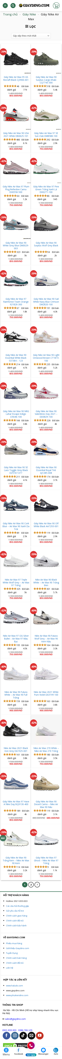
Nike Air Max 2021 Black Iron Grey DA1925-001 (16, 749)
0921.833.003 (9, 1030)
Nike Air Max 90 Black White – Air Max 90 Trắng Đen (46, 582)
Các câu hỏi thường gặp (17, 906)
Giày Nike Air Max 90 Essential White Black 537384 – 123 (15, 358)
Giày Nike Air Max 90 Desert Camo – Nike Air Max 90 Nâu (46, 804)
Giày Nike (29, 14)
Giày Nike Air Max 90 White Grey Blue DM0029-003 (16, 245)
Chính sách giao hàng (16, 915)
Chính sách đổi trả (14, 920)
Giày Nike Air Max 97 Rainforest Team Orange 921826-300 (16, 301)
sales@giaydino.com (15, 1018)
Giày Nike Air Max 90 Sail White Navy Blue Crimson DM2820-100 (46, 301)
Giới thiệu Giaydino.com (17, 948)
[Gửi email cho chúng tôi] (31, 1035)
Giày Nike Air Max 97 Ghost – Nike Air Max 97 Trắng (46, 860)
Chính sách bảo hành (16, 925)
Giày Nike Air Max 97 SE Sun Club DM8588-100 (46, 134)
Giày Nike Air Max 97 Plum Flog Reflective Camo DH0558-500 (16, 189)
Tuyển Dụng (12, 953)
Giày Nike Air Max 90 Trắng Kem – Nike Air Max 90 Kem (16, 860)
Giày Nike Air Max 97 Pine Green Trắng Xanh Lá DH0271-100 (46, 189)
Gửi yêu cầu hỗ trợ (15, 910)
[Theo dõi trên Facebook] (6, 1035)
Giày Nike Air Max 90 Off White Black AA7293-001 (46, 525)
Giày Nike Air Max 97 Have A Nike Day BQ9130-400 (16, 803)
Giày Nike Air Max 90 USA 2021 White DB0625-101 (16, 134)
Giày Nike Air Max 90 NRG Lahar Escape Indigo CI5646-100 (16, 414)
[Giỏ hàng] (56, 5)
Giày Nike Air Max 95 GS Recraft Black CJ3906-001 (16, 78)
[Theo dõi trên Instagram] (15, 1035)
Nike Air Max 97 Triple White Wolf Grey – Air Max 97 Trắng (16, 582)
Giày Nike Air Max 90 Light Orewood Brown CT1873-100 (46, 358)
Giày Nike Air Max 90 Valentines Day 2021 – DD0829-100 (46, 414)
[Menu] (5, 5)
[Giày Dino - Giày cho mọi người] (34, 6)
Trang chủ (10, 14)
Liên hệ (9, 967)
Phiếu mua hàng (14, 943)
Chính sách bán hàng (16, 958)
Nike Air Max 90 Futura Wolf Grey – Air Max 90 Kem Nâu (46, 638)
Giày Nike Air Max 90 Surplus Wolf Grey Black (46, 244)
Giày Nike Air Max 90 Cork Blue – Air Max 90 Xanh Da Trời (16, 526)
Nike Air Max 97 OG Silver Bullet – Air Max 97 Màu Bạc (16, 638)
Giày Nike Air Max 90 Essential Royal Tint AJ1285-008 (46, 470)
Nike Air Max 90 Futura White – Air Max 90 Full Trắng (15, 695)
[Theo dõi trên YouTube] (40, 1035)
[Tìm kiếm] (13, 5)
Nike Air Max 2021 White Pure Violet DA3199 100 (46, 693)
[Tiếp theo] (37, 884)
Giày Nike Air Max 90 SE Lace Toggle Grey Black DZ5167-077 (16, 470)
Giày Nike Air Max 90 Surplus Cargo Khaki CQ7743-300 (46, 80)
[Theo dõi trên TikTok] (23, 1035)
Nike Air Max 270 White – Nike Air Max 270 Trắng (46, 749)
